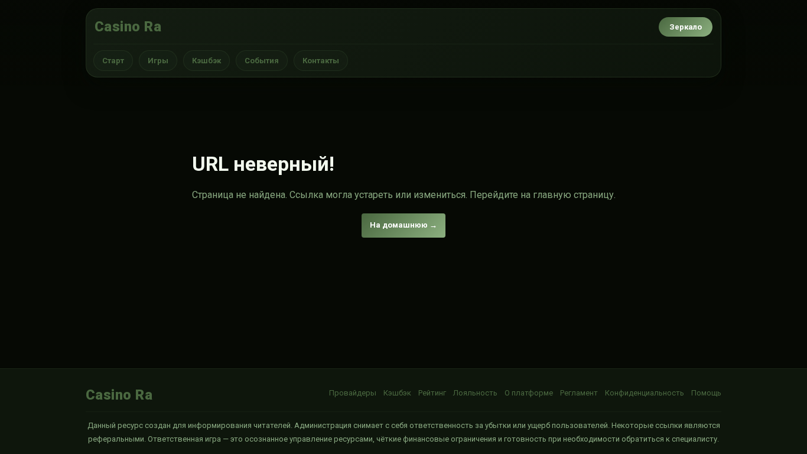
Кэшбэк (206, 60)
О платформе (529, 392)
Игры (158, 60)
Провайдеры (352, 392)
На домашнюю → (403, 224)
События (262, 60)
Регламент (579, 392)
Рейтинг (432, 392)
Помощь (706, 392)
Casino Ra (128, 26)
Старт (113, 60)
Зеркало (685, 26)
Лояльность (475, 392)
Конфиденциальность (644, 392)
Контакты (320, 60)
